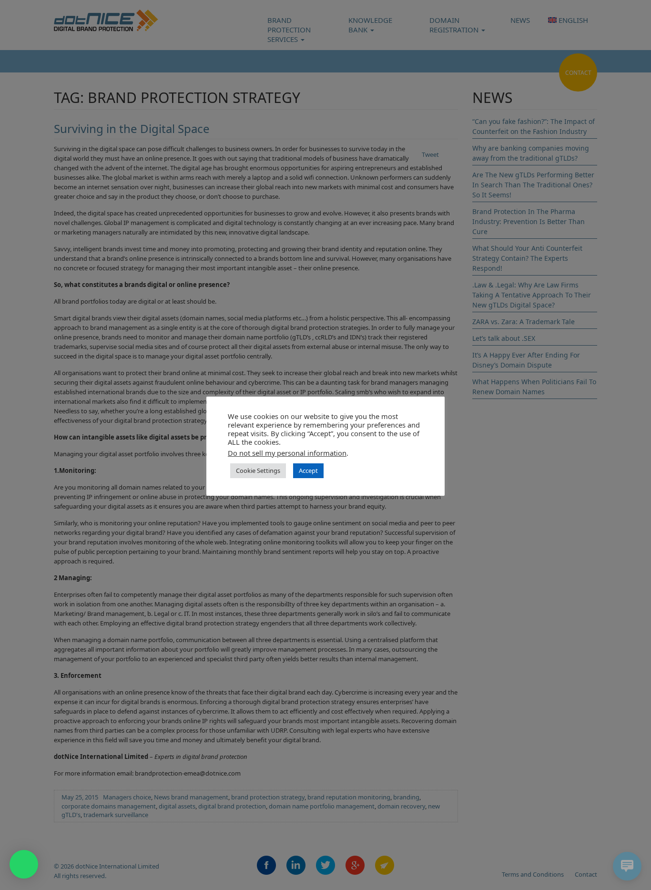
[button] (24, 864)
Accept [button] (308, 470)
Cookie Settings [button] (258, 470)
